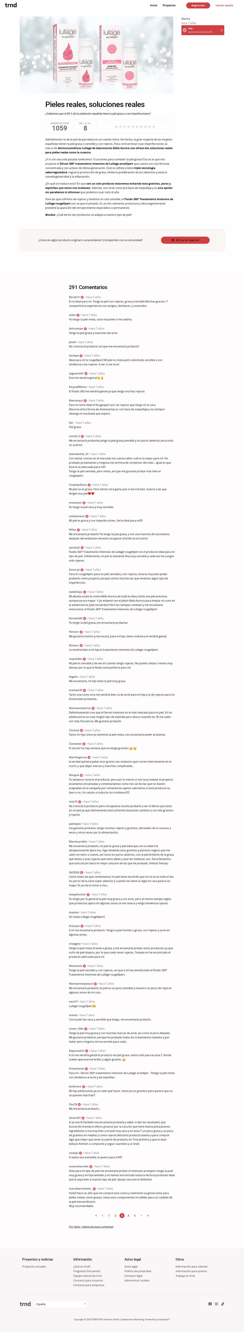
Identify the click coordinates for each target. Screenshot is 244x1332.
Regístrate (198, 5)
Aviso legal (131, 1266)
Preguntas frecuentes (86, 1271)
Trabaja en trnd (185, 1276)
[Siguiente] (141, 1215)
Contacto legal (133, 1276)
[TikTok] (222, 1304)
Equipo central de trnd (87, 1276)
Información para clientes (192, 1266)
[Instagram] (216, 1304)
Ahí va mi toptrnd (187, 240)
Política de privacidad (137, 1271)
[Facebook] (210, 1304)
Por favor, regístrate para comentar (91, 1227)
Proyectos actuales (34, 1266)
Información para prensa (191, 1271)
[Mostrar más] (147, 1215)
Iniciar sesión (224, 5)
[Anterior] (96, 1215)
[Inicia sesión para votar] (135, 126)
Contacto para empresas (88, 1285)
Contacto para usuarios (88, 1280)
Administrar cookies (137, 1280)
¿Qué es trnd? (81, 1266)
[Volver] (102, 1215)
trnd (25, 1304)
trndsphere (162, 1319)
